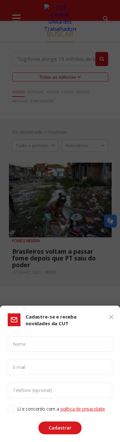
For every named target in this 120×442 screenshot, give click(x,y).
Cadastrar (60, 428)
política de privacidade (82, 409)
